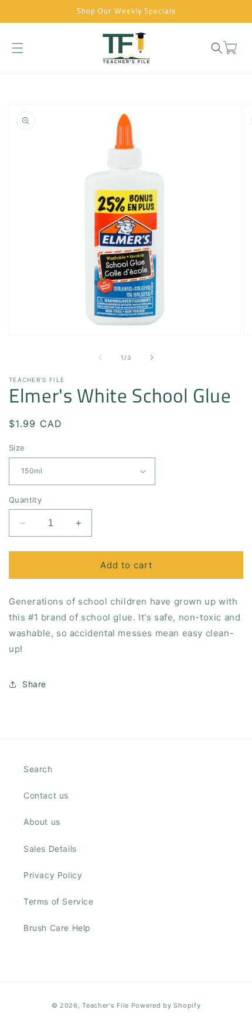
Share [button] (34, 684)
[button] (17, 47)
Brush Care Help (57, 928)
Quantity (25, 499)
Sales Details (50, 849)
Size (17, 447)
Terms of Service (58, 901)
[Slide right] (152, 357)
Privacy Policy (52, 875)
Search (38, 769)
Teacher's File (105, 1005)
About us (41, 822)
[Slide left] (100, 357)
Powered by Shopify (166, 1005)
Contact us (46, 795)
